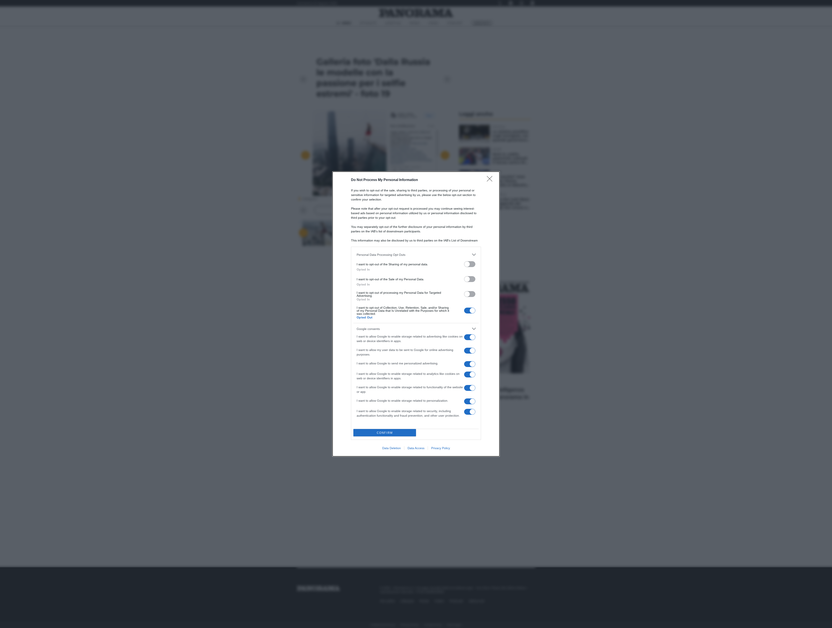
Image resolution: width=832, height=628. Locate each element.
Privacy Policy (440, 448)
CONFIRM (385, 432)
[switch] (469, 264)
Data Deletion (391, 448)
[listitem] (416, 254)
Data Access (416, 448)
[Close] (491, 180)
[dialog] (416, 314)
